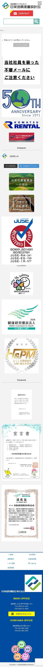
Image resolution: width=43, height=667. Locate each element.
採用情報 (11, 568)
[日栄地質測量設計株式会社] (21, 8)
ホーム (1, 30)
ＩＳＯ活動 (11, 563)
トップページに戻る (21, 45)
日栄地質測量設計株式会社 (25, 664)
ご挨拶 (10, 554)
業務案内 (11, 559)
